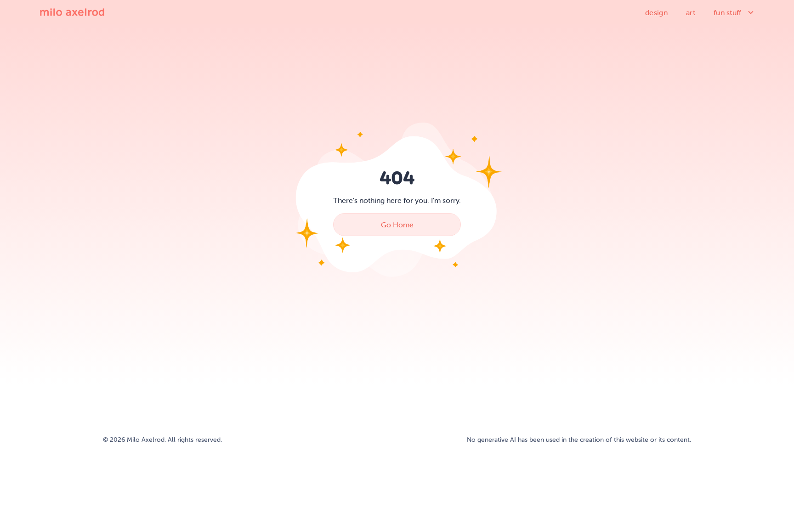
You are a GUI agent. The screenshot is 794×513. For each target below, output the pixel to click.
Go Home (397, 224)
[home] (72, 12)
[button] (734, 12)
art (690, 12)
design (656, 12)
